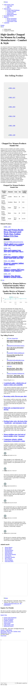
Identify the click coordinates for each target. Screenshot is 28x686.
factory (9, 632)
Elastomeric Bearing (10, 557)
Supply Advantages (11, 20)
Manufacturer (4, 632)
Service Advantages (12, 18)
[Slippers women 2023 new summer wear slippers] (7, 267)
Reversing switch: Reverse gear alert (15, 396)
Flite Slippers (8, 555)
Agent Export (10, 13)
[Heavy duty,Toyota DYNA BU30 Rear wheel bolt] (16, 345)
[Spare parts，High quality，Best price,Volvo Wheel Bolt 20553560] (16, 373)
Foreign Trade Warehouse (13, 10)
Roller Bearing (8, 553)
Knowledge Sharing (9, 15)
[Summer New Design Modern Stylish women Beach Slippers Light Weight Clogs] (7, 273)
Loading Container (11, 11)
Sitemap (3, 630)
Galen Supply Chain (9, 4)
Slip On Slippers (9, 560)
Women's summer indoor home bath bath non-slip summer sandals (14, 258)
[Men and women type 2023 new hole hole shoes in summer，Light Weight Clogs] (7, 248)
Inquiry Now (4, 615)
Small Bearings (8, 551)
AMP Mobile (9, 630)
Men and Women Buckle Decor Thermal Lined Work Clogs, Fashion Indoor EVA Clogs (13, 233)
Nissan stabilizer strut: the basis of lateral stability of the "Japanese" (14, 435)
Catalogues (6, 22)
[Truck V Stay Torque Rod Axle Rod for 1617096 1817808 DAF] (16, 360)
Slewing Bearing (9, 550)
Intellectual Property (12, 14)
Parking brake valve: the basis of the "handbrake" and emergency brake (15, 422)
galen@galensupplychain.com (11, 603)
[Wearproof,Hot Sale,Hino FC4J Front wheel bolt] (16, 353)
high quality (3, 631)
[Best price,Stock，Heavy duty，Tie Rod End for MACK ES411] (9, 366)
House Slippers (8, 547)
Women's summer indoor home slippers (14, 264)
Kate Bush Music (9, 561)
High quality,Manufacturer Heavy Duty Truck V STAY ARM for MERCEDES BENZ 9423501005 (15, 342)
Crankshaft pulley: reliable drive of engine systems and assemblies (15, 384)
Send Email (3, 635)
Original (15, 631)
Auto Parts (9, 6)
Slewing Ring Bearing (10, 554)
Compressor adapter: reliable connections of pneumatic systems (14, 440)
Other (8, 7)
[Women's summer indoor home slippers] (9, 261)
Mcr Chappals (8, 558)
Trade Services (7, 8)
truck (19, 631)
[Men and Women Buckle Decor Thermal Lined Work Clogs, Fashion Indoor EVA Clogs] (7, 226)
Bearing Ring (8, 548)
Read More (6, 239)
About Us (6, 17)
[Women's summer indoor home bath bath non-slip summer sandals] (7, 254)
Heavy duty (10, 631)
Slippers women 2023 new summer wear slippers (14, 270)
